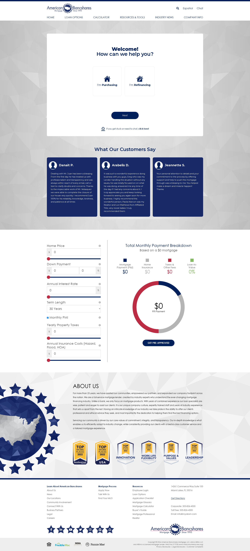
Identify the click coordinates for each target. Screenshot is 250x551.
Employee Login (140, 490)
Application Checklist (143, 498)
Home (50, 17)
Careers (51, 518)
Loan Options (74, 17)
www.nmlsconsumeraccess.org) (191, 544)
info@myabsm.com (187, 514)
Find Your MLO (105, 498)
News (49, 494)
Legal (49, 514)
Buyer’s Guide (139, 510)
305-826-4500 (188, 506)
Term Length (56, 302)
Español (188, 8)
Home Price (56, 246)
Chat (200, 8)
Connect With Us (55, 506)
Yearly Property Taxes (63, 325)
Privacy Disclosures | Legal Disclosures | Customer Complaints (179, 547)
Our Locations (54, 498)
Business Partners (55, 510)
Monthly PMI (58, 317)
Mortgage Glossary (142, 502)
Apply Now (103, 490)
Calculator (101, 17)
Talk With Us (104, 494)
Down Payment (58, 264)
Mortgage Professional (144, 514)
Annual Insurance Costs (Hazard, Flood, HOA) (71, 345)
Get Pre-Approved (158, 342)
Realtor (136, 518)
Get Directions (178, 498)
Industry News (164, 17)
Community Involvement (59, 502)
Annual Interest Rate (62, 284)
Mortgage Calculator (143, 506)
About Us (51, 490)
